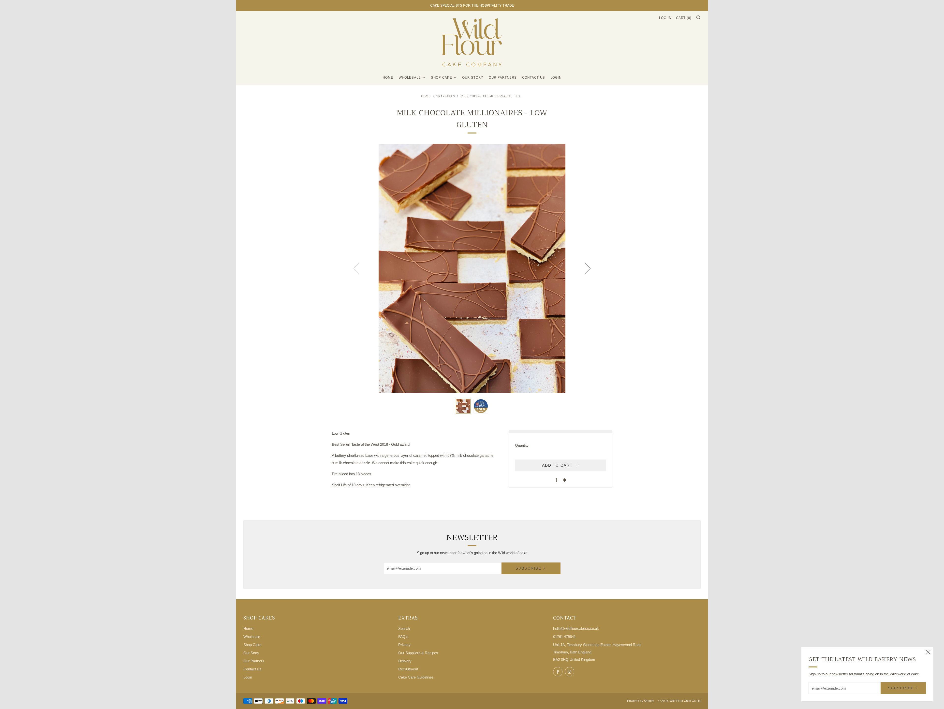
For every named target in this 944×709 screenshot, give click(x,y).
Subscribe (528, 568)
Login (555, 77)
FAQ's (403, 637)
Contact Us (533, 77)
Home (388, 77)
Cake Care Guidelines (416, 677)
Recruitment (408, 669)
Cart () (683, 18)
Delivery (405, 661)
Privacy (404, 645)
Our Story (472, 77)
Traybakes (445, 96)
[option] (472, 268)
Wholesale (410, 77)
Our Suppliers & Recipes (418, 653)
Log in (665, 18)
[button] (463, 406)
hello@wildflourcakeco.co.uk (576, 628)
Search (404, 628)
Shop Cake (441, 77)
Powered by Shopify (640, 701)
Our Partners (503, 77)
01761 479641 (564, 637)
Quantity (522, 445)
